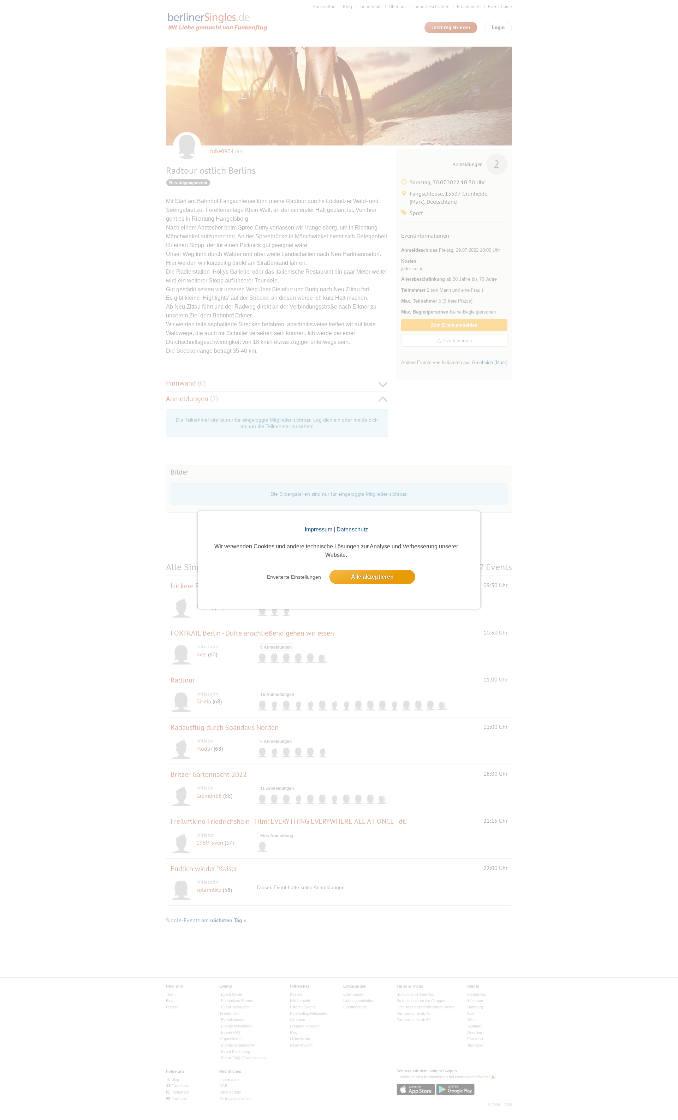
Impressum (318, 529)
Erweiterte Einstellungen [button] (294, 577)
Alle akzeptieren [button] (372, 577)
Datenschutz (352, 529)
